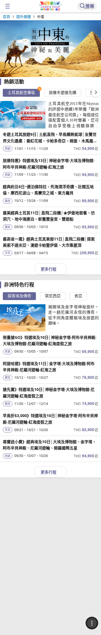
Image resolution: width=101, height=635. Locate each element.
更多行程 (48, 269)
